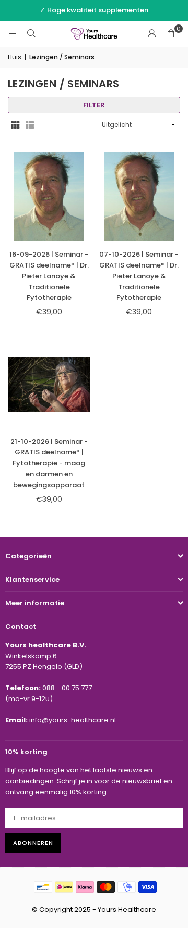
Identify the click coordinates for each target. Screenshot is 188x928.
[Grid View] (15, 125)
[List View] (29, 125)
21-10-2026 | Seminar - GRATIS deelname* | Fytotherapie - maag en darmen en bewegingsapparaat (49, 463)
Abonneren (33, 842)
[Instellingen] (152, 33)
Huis (14, 57)
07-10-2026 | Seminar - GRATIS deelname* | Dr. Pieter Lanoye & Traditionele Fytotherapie (139, 275)
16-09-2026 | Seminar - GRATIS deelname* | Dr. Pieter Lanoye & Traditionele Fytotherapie (49, 275)
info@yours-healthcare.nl (72, 720)
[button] (170, 33)
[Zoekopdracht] (31, 34)
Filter (94, 105)
